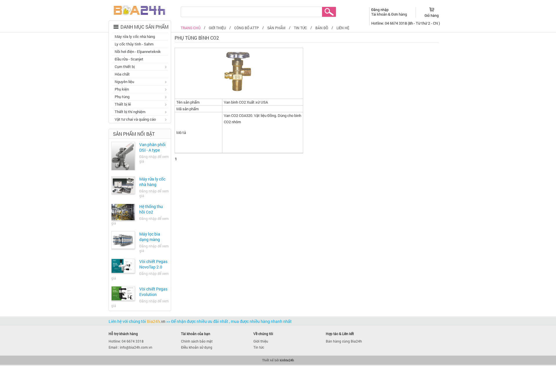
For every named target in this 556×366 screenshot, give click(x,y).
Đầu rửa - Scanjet (129, 59)
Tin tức (258, 347)
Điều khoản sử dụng (196, 347)
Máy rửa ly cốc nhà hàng (135, 36)
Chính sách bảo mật (197, 341)
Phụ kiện (120, 90)
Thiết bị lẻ (121, 105)
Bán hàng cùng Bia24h (344, 341)
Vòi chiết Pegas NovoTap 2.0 (153, 264)
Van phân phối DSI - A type (152, 147)
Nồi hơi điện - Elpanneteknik (138, 51)
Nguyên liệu (123, 82)
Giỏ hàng (432, 15)
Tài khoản (379, 14)
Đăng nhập (380, 9)
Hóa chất (122, 74)
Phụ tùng (120, 97)
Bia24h (156, 321)
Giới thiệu (260, 341)
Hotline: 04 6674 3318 (126, 341)
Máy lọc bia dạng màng (149, 236)
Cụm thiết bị (123, 67)
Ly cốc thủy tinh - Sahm (134, 44)
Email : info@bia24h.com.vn (130, 347)
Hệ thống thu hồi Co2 (151, 209)
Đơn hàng (399, 14)
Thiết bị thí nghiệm (128, 112)
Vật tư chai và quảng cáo (134, 120)
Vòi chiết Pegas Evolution (153, 291)
